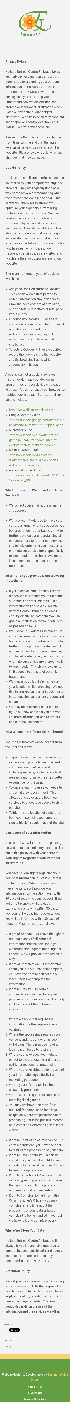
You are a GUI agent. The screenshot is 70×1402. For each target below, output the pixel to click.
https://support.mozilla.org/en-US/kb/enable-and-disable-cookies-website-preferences (34, 460)
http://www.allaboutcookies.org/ (32, 410)
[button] (35, 52)
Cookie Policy (35, 1386)
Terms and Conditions (35, 1398)
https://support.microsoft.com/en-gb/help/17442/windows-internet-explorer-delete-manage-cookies (34, 440)
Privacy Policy (35, 1392)
